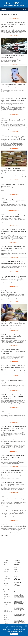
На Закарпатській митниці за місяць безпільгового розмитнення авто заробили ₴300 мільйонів (13, 336)
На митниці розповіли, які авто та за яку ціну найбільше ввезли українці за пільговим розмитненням (13, 428)
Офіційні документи (17, 585)
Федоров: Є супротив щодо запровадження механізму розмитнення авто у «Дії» (13, 200)
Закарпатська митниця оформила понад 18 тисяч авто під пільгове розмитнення (12, 457)
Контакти (6, 594)
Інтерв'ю (16, 564)
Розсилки (6, 623)
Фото (15, 567)
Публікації (17, 562)
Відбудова (6, 564)
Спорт (5, 585)
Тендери (6, 604)
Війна (5, 562)
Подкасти (17, 560)
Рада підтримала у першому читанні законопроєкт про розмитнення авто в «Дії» (13, 100)
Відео (15, 569)
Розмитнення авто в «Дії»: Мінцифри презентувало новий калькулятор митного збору (13, 231)
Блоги (16, 571)
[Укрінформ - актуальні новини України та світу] (14, 2)
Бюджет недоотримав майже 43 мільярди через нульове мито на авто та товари (13, 382)
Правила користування (7, 601)
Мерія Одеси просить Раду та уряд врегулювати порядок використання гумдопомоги (13, 120)
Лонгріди (16, 576)
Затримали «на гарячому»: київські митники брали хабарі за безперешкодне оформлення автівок (13, 24)
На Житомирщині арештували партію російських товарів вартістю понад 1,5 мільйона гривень (14, 248)
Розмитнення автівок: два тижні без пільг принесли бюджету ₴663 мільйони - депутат (13, 367)
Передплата (7, 596)
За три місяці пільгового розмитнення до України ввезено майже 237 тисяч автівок (13, 441)
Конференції (17, 582)
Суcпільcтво (7, 578)
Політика (6, 567)
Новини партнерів (17, 579)
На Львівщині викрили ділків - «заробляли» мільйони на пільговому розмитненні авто (12, 396)
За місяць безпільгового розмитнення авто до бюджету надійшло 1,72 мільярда (13, 351)
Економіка (6, 569)
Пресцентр (16, 5)
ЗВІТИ (5, 617)
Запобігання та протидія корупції (8, 607)
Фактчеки (6, 571)
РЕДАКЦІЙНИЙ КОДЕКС (7, 620)
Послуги (5, 5)
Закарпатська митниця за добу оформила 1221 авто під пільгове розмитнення (12, 472)
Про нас (6, 591)
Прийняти (14, 633)
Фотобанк (10, 5)
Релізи (16, 588)
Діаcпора (6, 583)
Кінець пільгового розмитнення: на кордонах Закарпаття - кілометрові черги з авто (13, 498)
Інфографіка (17, 574)
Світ (5, 574)
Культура (6, 580)
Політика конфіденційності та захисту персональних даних (8, 613)
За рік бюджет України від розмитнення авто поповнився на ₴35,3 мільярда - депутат (13, 170)
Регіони (6, 576)
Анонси (22, 5)
